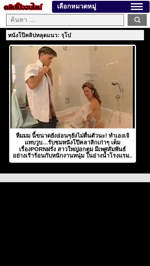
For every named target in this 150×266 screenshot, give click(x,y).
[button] (137, 7)
